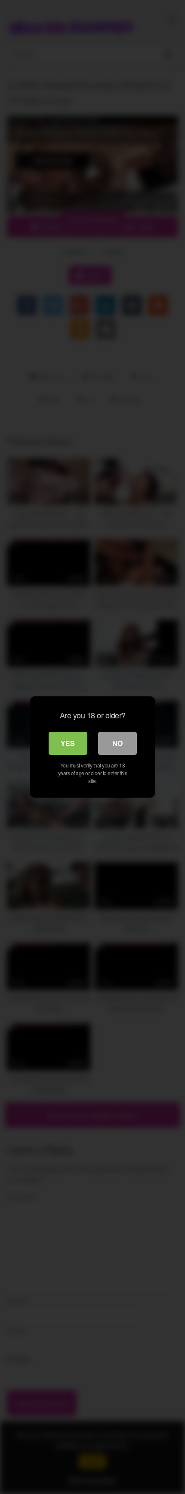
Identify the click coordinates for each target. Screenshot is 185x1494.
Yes (68, 743)
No (117, 743)
